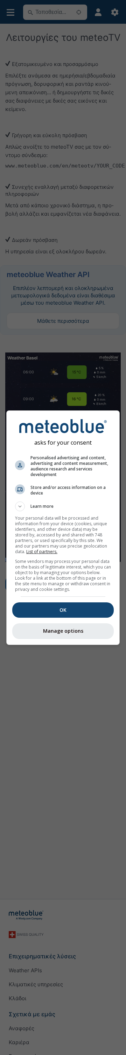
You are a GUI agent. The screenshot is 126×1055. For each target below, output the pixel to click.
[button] (63, 506)
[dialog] (63, 527)
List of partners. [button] (41, 552)
